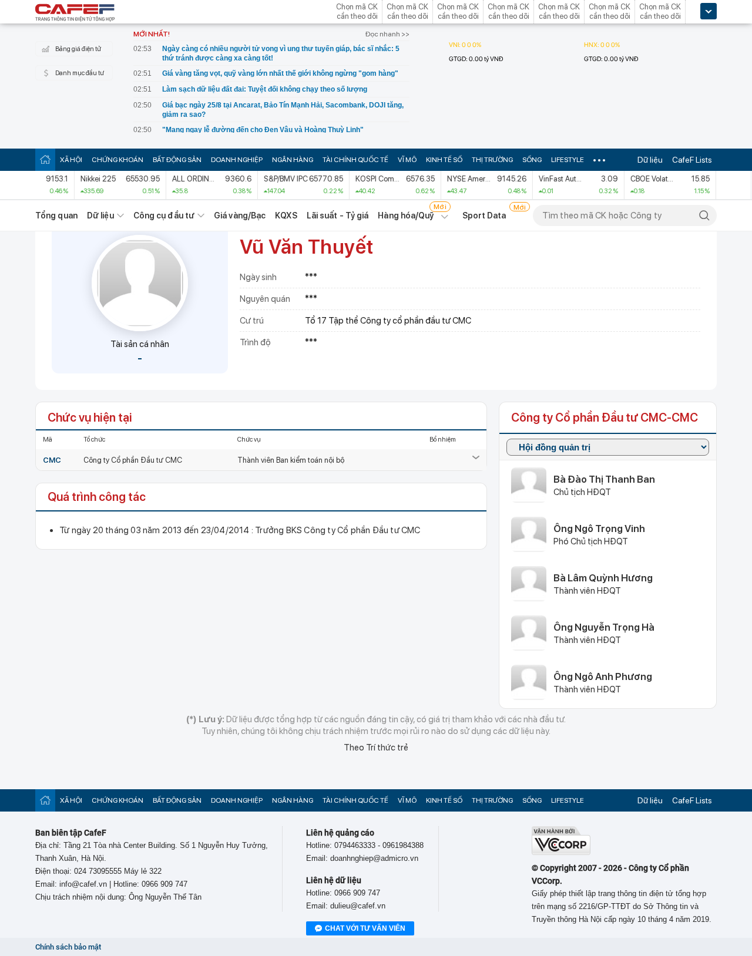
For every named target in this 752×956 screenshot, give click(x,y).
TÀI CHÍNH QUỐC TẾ (355, 160)
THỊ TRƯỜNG (492, 160)
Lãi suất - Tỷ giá (338, 215)
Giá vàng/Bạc (240, 215)
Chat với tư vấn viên (365, 928)
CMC (52, 460)
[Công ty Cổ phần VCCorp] (561, 852)
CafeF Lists (692, 159)
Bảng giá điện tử (78, 49)
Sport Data (484, 215)
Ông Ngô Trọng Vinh (599, 528)
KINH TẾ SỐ (444, 160)
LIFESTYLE (567, 160)
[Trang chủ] (45, 159)
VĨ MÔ (407, 160)
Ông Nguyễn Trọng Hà (603, 627)
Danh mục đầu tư (79, 73)
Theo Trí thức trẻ (376, 747)
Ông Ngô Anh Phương (602, 676)
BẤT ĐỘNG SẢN (177, 160)
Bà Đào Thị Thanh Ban (604, 479)
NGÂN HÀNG (292, 160)
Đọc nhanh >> (387, 34)
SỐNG (532, 160)
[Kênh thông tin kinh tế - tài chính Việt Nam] (75, 13)
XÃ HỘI (71, 160)
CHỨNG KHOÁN (117, 160)
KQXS (286, 215)
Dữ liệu (650, 159)
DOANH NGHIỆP (237, 160)
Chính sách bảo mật (68, 946)
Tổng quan (56, 215)
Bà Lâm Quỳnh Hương (603, 578)
